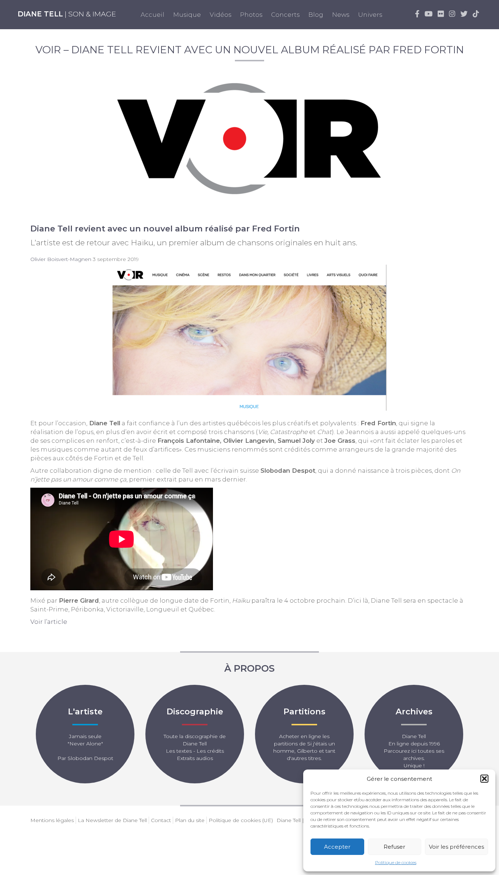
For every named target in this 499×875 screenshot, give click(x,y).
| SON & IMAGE (67, 13)
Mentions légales (52, 820)
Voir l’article (48, 621)
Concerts (285, 14)
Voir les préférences (456, 846)
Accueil (152, 14)
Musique (187, 14)
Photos (251, 14)
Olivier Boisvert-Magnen (60, 259)
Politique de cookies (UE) (241, 820)
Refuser (394, 846)
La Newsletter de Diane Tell (112, 820)
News (340, 14)
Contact (161, 820)
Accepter (337, 846)
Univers (370, 14)
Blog (315, 14)
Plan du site (190, 820)
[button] (484, 778)
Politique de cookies (395, 862)
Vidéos (220, 14)
